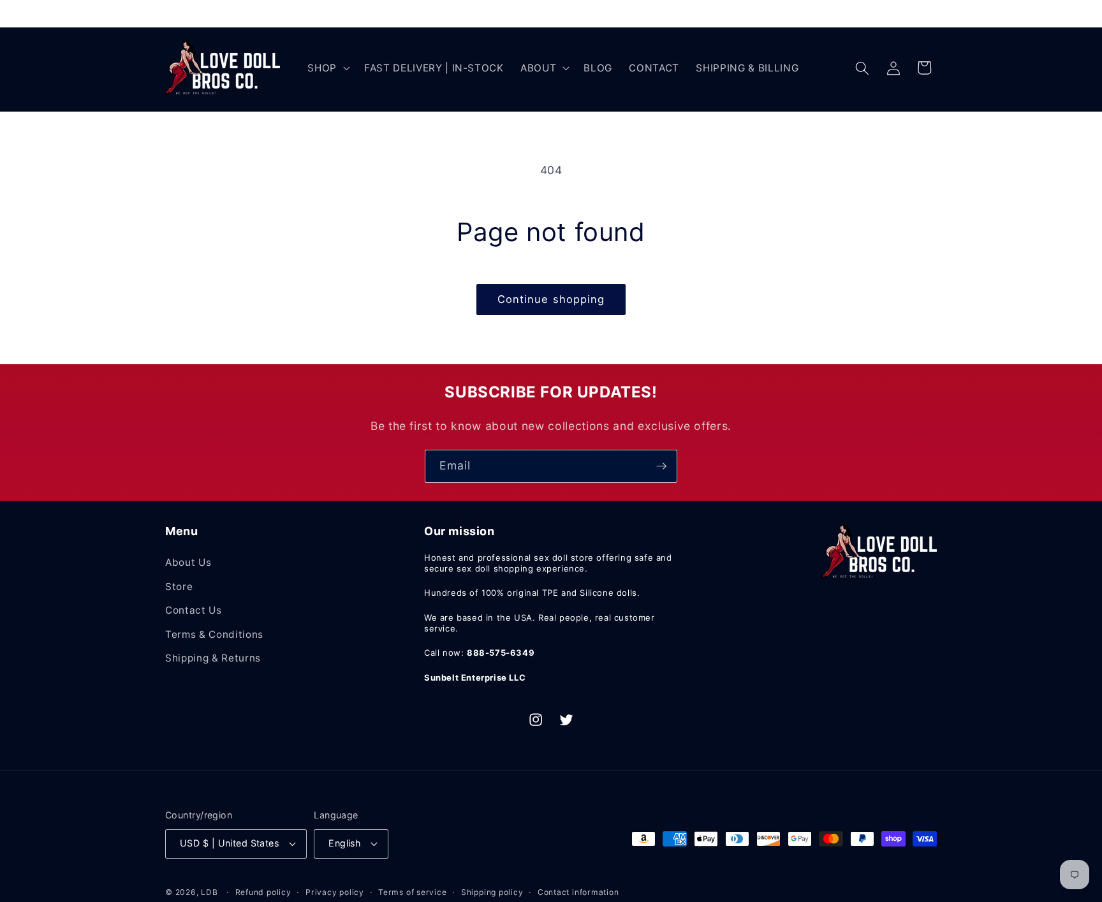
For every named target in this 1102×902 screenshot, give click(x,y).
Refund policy (263, 892)
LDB (209, 892)
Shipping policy (492, 892)
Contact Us (193, 610)
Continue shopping (551, 299)
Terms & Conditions (214, 634)
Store (179, 586)
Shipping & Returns (213, 658)
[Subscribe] (661, 466)
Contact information (578, 892)
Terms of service (412, 892)
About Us (188, 562)
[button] (327, 68)
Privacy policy (334, 892)
